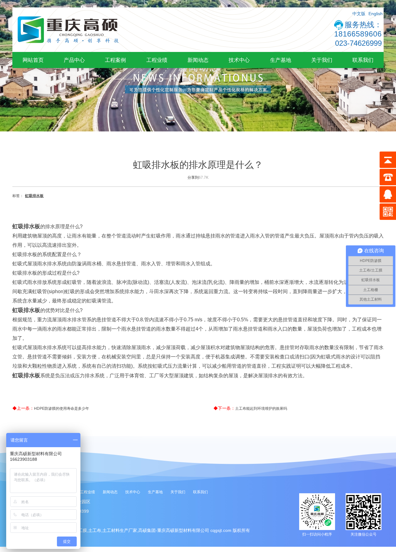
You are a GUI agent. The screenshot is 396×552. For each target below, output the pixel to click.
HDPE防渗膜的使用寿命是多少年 (61, 408)
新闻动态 (198, 60)
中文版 (358, 13)
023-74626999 (358, 43)
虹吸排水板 (34, 196)
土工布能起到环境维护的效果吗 (261, 408)
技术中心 (239, 60)
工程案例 (115, 60)
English (375, 13)
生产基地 (280, 60)
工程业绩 (156, 60)
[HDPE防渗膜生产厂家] (68, 51)
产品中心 (74, 60)
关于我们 (321, 60)
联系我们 (362, 60)
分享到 (193, 177)
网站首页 (33, 60)
